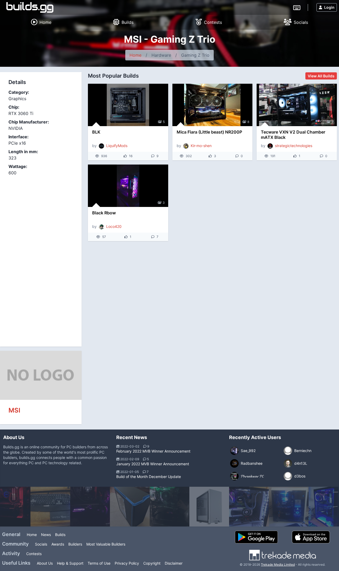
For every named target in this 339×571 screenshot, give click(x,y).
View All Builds (321, 76)
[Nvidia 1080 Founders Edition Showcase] (249, 506)
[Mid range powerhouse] (209, 506)
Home (135, 55)
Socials (41, 544)
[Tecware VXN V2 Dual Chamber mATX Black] (297, 105)
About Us (45, 563)
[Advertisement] (40, 258)
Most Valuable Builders (105, 544)
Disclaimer (173, 563)
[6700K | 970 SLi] (50, 506)
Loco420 (114, 226)
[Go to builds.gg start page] (30, 7)
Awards (57, 544)
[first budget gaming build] (169, 506)
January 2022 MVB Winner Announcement (152, 464)
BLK (96, 132)
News (46, 534)
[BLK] (128, 105)
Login (329, 7)
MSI (14, 410)
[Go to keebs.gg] (296, 7)
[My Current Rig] (130, 506)
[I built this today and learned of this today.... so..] (289, 506)
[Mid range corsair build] (90, 506)
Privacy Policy (127, 563)
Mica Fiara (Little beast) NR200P (209, 132)
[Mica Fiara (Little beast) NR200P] (212, 105)
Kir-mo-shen (201, 145)
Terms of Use (99, 563)
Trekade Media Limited (278, 564)
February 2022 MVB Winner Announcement (153, 451)
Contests (34, 553)
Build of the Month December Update (148, 476)
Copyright (151, 563)
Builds (60, 534)
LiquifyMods (116, 145)
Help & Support (70, 563)
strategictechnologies (293, 145)
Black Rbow (104, 212)
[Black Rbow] (128, 186)
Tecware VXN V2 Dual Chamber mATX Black (293, 134)
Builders (75, 544)
